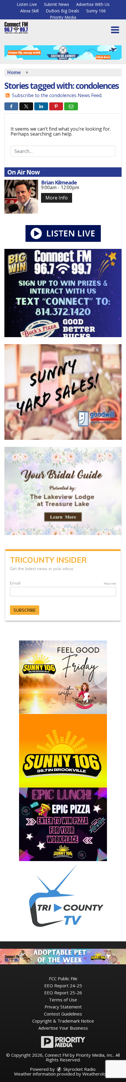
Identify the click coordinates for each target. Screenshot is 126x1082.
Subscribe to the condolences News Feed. (57, 95)
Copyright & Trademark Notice (63, 1021)
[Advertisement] (63, 52)
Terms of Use (63, 1000)
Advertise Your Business (63, 1028)
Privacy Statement (63, 1007)
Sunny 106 (96, 11)
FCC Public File (63, 978)
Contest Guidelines (63, 1014)
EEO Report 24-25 (63, 985)
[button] (115, 30)
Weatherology (96, 1074)
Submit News (56, 4)
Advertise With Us (93, 4)
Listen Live (27, 4)
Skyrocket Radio (79, 1069)
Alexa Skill (29, 11)
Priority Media (63, 17)
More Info (56, 197)
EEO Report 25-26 (63, 993)
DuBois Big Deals (62, 11)
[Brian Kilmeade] (21, 197)
